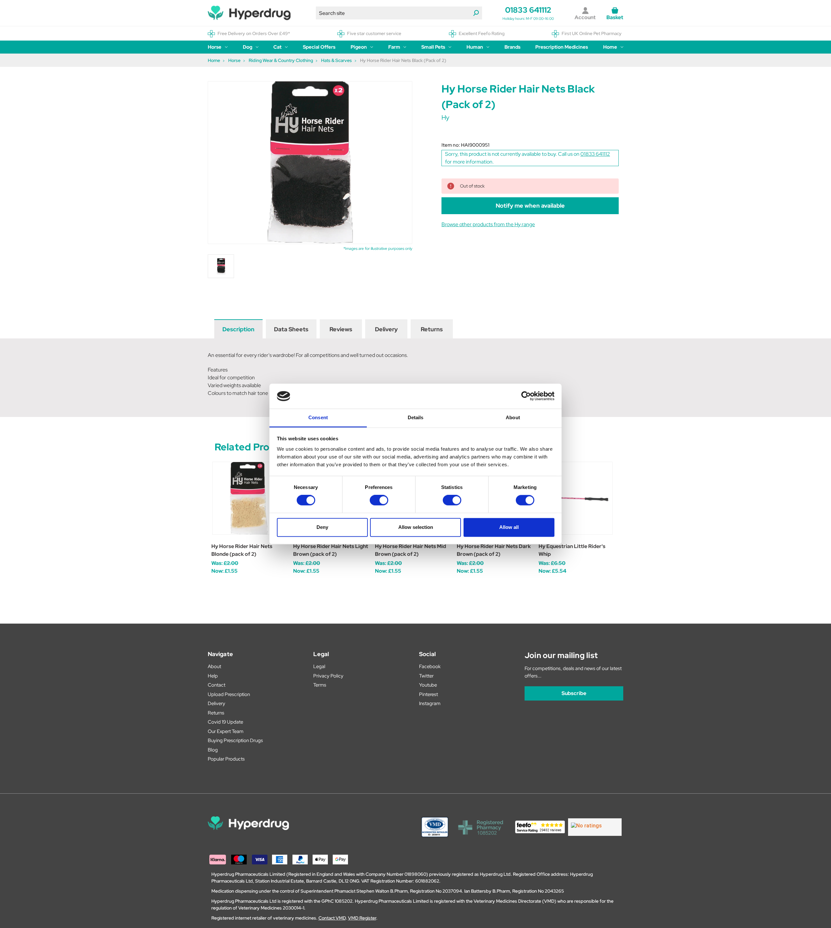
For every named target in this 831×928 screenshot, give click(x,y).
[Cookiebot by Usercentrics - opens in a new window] (526, 396)
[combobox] (399, 12)
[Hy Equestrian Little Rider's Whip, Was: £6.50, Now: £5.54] (576, 498)
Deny (322, 527)
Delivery (386, 329)
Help (213, 676)
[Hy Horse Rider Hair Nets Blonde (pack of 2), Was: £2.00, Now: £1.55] (248, 498)
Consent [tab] (318, 417)
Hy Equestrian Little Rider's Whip (572, 550)
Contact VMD (332, 918)
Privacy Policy (328, 676)
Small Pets (433, 47)
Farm (394, 47)
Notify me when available (530, 205)
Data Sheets (291, 329)
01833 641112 (528, 10)
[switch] (379, 500)
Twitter (426, 676)
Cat (277, 47)
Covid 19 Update (225, 722)
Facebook (429, 666)
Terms (319, 685)
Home (610, 47)
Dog (247, 47)
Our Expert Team (225, 731)
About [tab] (513, 417)
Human (474, 47)
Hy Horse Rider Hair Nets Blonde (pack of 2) (241, 550)
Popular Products (226, 759)
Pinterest (428, 694)
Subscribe (574, 693)
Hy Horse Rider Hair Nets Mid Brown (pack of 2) (410, 550)
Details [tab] (416, 417)
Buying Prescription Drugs (235, 740)
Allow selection (415, 527)
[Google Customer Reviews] (595, 827)
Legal (319, 666)
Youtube (428, 685)
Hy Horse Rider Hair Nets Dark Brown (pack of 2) (494, 550)
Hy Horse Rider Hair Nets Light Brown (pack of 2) (330, 550)
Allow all (509, 527)
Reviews (340, 329)
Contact (216, 685)
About (214, 666)
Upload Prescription (229, 694)
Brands (512, 47)
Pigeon (359, 47)
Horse (214, 47)
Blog (213, 750)
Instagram (429, 703)
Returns (432, 329)
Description (238, 329)
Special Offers (319, 47)
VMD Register (362, 918)
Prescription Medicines (561, 47)
